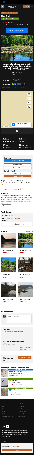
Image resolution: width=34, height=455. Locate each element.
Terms (20, 452)
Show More (6, 206)
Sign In (27, 6)
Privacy (25, 452)
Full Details (29, 212)
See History (23, 349)
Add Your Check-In (25, 357)
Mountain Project (22, 403)
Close (17, 450)
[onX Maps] (5, 428)
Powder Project (21, 414)
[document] (17, 447)
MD (7, 25)
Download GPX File (17, 167)
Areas (3, 25)
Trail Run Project (22, 411)
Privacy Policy (16, 446)
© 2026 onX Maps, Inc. (12, 452)
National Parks (21, 416)
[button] (3, 48)
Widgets (4, 408)
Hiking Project (21, 408)
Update (25, 347)
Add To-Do (15, 87)
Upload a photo (17, 173)
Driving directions (17, 164)
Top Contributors (6, 414)
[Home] (9, 6)
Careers (4, 441)
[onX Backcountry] (6, 2)
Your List (21, 87)
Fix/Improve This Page (17, 176)
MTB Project (21, 406)
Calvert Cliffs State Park (23, 25)
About (3, 403)
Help (3, 406)
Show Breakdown (17, 224)
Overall (9, 221)
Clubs (3, 411)
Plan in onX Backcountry (18, 160)
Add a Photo (29, 231)
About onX (4, 439)
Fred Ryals (19, 73)
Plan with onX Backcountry (17, 30)
